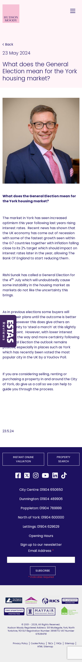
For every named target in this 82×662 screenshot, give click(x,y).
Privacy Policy (20, 643)
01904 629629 (48, 526)
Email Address (41, 550)
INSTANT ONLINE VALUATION (23, 459)
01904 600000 (52, 517)
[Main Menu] (73, 11)
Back (9, 44)
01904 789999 (51, 508)
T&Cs (50, 643)
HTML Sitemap (45, 646)
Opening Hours (41, 535)
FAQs (59, 643)
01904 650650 (51, 489)
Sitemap (69, 643)
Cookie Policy (38, 643)
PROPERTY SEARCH (63, 459)
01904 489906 (51, 498)
